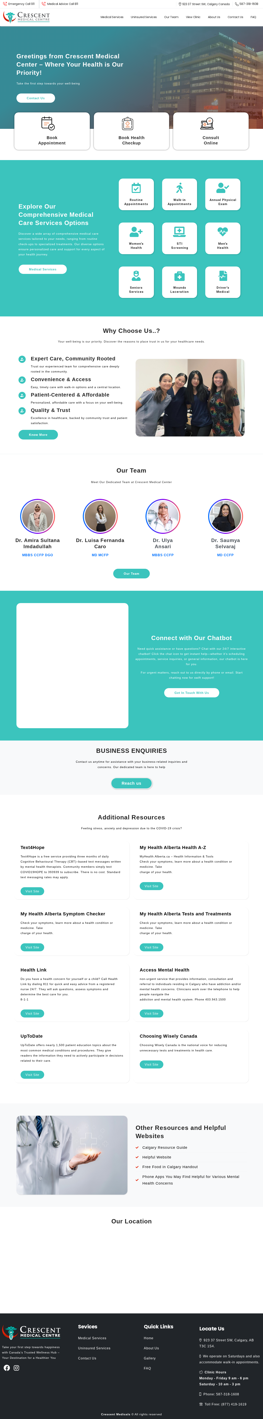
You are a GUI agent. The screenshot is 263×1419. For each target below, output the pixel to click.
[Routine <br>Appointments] (136, 188)
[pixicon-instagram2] (16, 1368)
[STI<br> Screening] (179, 232)
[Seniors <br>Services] (136, 276)
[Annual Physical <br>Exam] (223, 188)
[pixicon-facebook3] (7, 1368)
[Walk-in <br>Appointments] (179, 188)
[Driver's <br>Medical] (223, 276)
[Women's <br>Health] (136, 232)
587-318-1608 (249, 4)
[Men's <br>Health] (223, 232)
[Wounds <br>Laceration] (179, 276)
